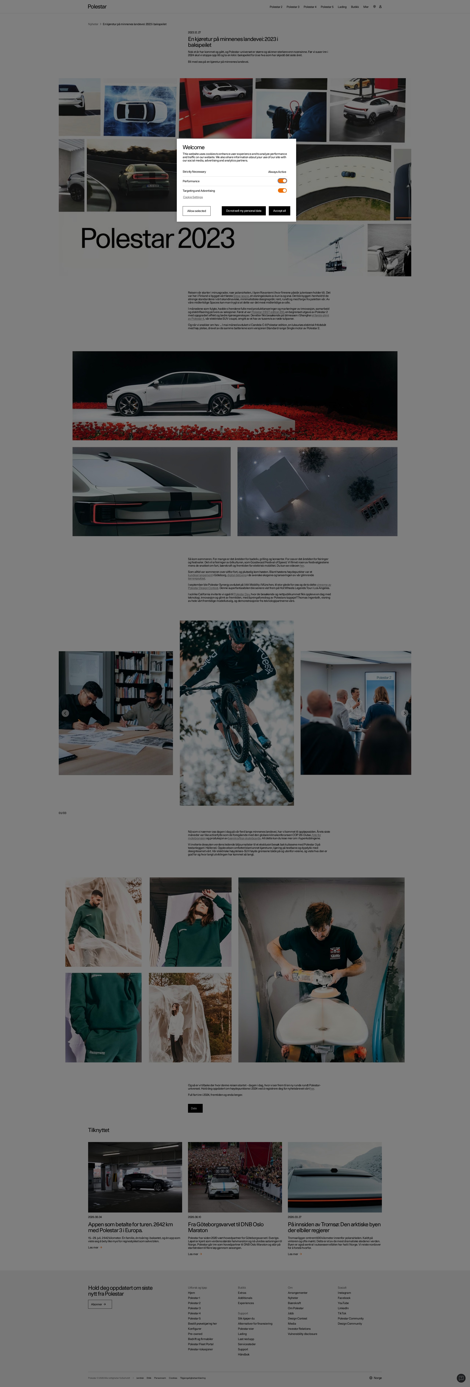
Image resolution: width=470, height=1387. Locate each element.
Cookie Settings (193, 197)
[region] (236, 180)
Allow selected (196, 211)
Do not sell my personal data (243, 210)
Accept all (279, 210)
